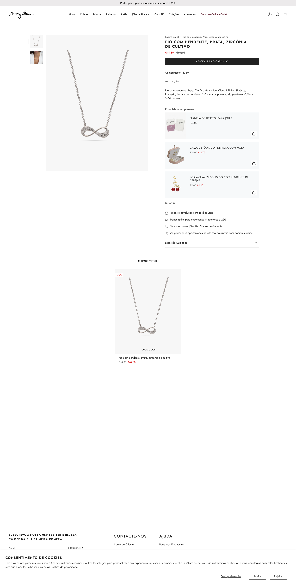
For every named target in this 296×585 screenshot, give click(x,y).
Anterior (46, 103)
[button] (84, 14)
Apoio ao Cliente (124, 544)
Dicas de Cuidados (176, 243)
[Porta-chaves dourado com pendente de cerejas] (175, 184)
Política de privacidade (64, 567)
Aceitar (258, 576)
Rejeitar (278, 576)
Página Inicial (172, 37)
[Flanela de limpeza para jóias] (175, 125)
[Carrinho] (285, 14)
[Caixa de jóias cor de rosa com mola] (175, 155)
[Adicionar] (254, 133)
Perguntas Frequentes (171, 544)
